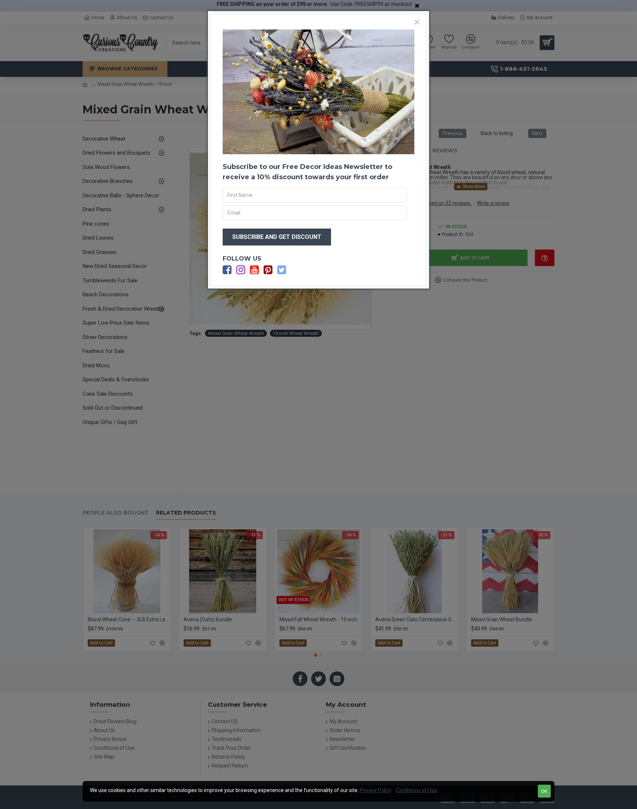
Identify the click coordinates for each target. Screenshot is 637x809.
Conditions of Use (416, 790)
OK (544, 791)
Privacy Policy (375, 790)
